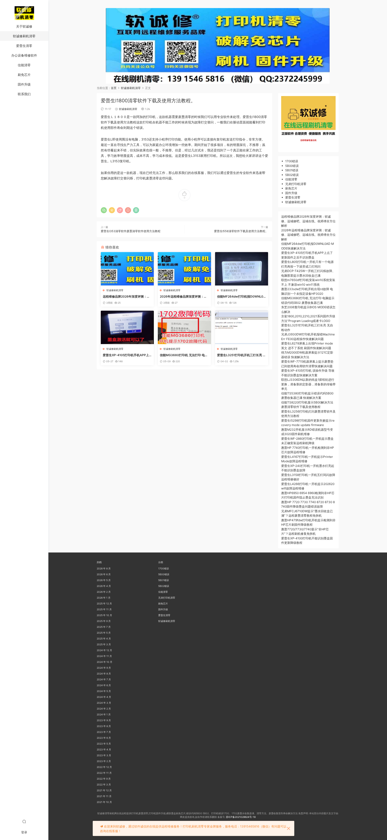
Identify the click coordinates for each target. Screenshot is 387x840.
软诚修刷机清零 (24, 36)
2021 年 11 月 (104, 796)
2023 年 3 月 (104, 755)
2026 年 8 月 (104, 568)
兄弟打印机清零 (295, 184)
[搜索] (24, 821)
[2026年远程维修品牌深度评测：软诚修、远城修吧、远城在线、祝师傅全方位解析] (184, 269)
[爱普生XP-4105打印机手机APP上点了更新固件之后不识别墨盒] (127, 327)
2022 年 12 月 (104, 767)
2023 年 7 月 (104, 731)
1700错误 (291, 161)
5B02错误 (292, 175)
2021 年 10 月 (104, 802)
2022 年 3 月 (104, 784)
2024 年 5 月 (104, 691)
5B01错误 (291, 170)
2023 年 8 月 (104, 726)
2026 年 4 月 (104, 586)
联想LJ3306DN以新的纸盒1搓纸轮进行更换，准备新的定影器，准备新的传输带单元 (308, 384)
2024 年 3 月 (104, 702)
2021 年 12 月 (104, 790)
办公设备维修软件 (24, 55)
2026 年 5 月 (104, 580)
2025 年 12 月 (104, 603)
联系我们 (24, 94)
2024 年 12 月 (104, 650)
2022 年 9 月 (104, 778)
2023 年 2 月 (104, 761)
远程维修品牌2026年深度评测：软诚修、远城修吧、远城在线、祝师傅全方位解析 (127, 297)
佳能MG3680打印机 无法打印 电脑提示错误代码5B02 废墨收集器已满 (184, 355)
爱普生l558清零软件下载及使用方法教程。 (241, 231)
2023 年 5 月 (104, 743)
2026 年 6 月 (104, 574)
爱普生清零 (24, 46)
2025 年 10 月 (104, 615)
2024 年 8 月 (104, 673)
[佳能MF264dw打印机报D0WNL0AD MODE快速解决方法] (241, 269)
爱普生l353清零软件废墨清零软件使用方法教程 (130, 231)
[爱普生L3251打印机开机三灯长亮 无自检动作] (241, 327)
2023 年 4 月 (104, 749)
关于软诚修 (24, 26)
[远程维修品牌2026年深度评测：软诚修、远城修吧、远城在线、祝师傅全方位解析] (127, 269)
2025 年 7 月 (104, 626)
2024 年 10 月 (104, 661)
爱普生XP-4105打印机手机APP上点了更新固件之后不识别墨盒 (126, 355)
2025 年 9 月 (104, 621)
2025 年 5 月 (104, 632)
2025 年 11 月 (104, 609)
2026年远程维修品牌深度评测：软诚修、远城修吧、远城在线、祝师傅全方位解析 (184, 297)
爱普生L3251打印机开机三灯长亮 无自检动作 (241, 355)
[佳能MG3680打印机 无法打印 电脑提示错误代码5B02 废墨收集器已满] (184, 327)
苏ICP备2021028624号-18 (241, 816)
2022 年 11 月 (104, 772)
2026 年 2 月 (104, 591)
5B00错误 (292, 166)
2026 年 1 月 (103, 597)
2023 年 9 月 (104, 720)
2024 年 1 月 (104, 714)
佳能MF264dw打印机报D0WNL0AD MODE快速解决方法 (241, 297)
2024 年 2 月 (104, 708)
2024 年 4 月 (104, 696)
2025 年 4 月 (104, 638)
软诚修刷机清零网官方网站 (24, 13)
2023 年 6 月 (104, 737)
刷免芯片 (24, 75)
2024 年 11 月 (104, 656)
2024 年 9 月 (104, 667)
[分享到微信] (104, 210)
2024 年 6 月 (104, 685)
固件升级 (24, 84)
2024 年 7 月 (104, 679)
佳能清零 (24, 65)
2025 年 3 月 (104, 644)
